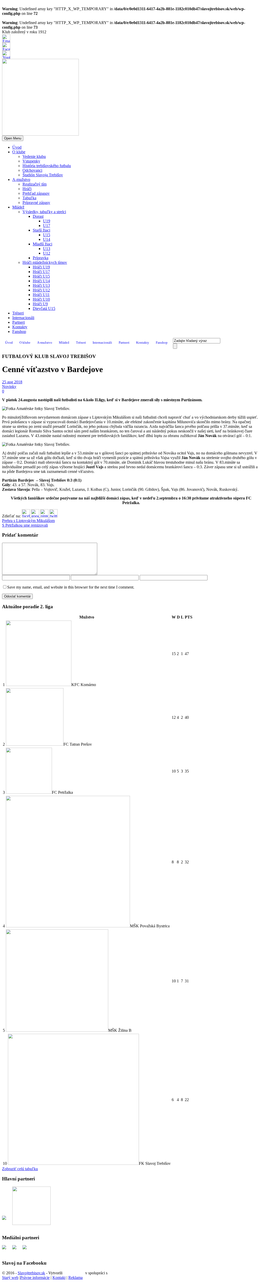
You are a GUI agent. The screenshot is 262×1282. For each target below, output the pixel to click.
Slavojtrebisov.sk (31, 1273)
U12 (46, 253)
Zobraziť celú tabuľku (20, 1169)
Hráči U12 (41, 290)
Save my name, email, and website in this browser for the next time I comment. (70, 587)
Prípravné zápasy (36, 202)
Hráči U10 (41, 299)
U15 (46, 235)
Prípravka (40, 258)
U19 (46, 221)
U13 (46, 248)
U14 (46, 239)
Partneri (18, 322)
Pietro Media (73, 1273)
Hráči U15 (41, 276)
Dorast (38, 216)
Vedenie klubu (34, 156)
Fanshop (19, 331)
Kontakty (19, 327)
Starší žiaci (41, 230)
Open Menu (12, 138)
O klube (18, 152)
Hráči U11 (41, 294)
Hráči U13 (41, 285)
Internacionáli (23, 318)
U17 (46, 225)
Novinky (9, 386)
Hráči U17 (41, 271)
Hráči (27, 189)
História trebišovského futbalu (47, 166)
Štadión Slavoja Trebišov (43, 175)
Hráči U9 (40, 304)
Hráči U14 (41, 281)
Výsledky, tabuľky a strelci (44, 212)
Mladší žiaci (42, 244)
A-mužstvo (21, 179)
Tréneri (18, 313)
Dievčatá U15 (44, 308)
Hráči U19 (41, 267)
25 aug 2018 (12, 382)
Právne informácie (35, 1277)
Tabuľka (29, 198)
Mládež (18, 207)
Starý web (10, 1277)
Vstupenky (31, 161)
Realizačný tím (35, 184)
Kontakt (59, 1277)
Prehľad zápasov (36, 193)
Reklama (75, 1277)
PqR (112, 1273)
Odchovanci (32, 170)
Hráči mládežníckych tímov (45, 262)
